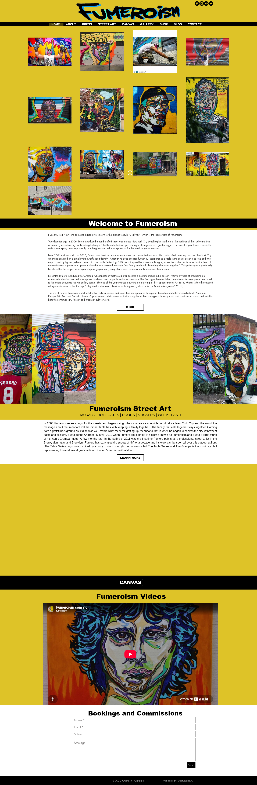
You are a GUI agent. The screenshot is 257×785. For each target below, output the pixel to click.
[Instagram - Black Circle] (201, 3)
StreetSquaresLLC (185, 780)
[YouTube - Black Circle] (206, 3)
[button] (16, 359)
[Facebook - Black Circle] (197, 3)
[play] (250, 401)
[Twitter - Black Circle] (211, 3)
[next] (250, 362)
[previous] (7, 362)
